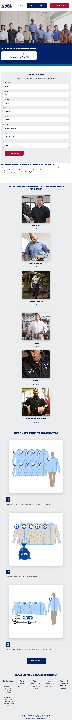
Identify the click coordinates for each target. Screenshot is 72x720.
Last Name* (7, 91)
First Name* (7, 83)
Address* (6, 108)
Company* (7, 100)
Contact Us (60, 5)
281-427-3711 (21, 57)
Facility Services (63, 688)
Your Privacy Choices (43, 715)
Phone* (6, 133)
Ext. (4, 142)
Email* (6, 125)
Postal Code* (8, 116)
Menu (23, 6)
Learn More (36, 229)
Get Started (14, 153)
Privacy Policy (29, 718)
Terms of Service (39, 718)
